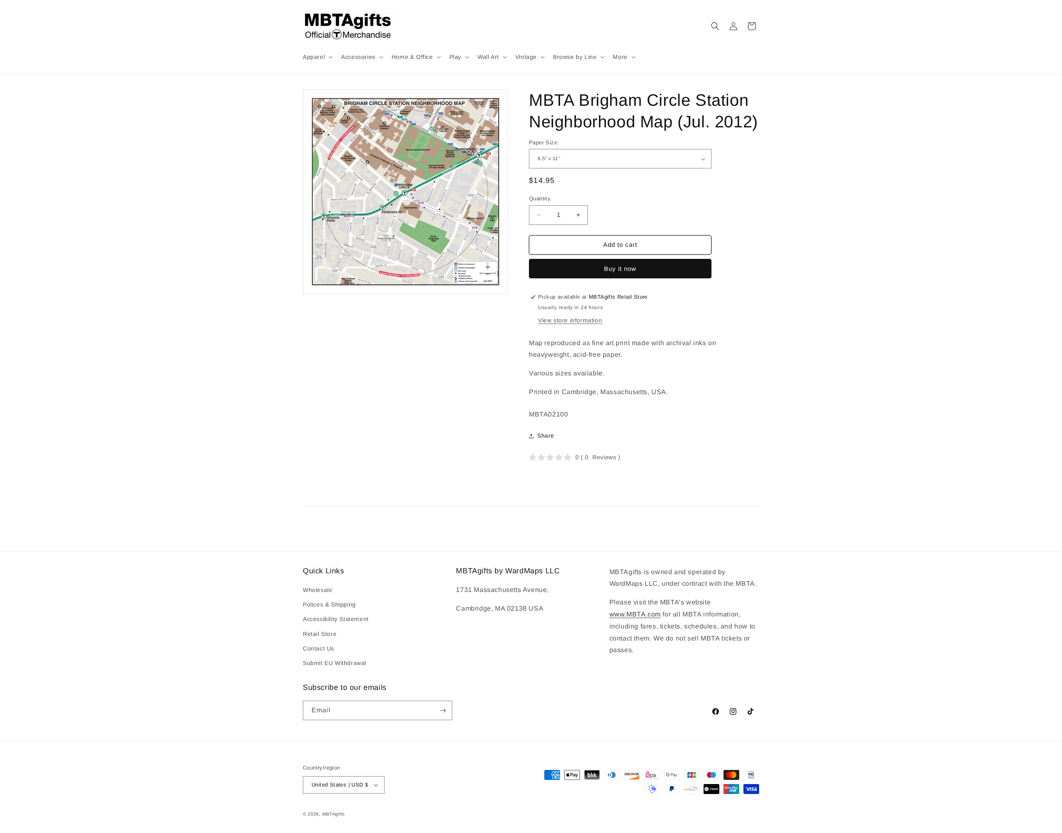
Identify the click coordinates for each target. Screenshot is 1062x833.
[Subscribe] (443, 710)
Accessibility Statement (336, 619)
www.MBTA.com (635, 614)
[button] (317, 57)
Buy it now (620, 268)
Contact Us (318, 648)
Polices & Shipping (329, 604)
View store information (570, 320)
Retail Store (319, 634)
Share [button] (545, 435)
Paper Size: (544, 142)
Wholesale (317, 590)
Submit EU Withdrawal (334, 663)
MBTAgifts (333, 813)
